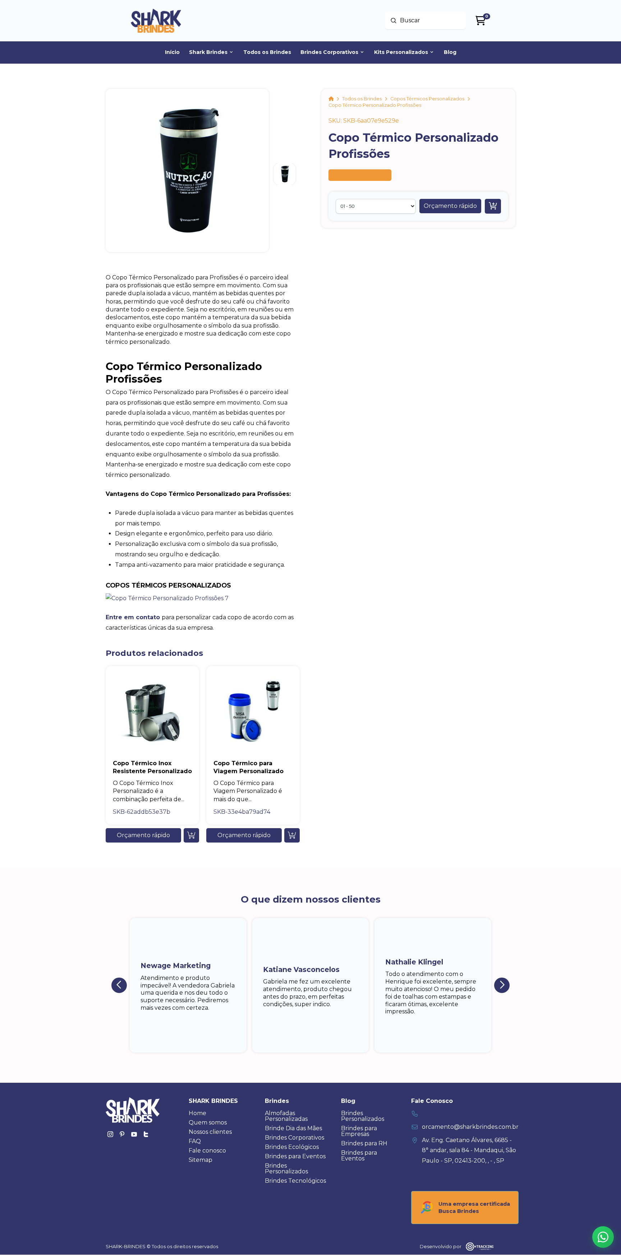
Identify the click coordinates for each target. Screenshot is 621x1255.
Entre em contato (133, 617)
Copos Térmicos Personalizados (168, 585)
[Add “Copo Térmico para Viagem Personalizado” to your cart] (292, 835)
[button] (450, 206)
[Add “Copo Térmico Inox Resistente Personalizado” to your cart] (191, 835)
